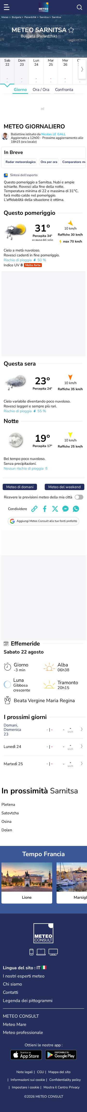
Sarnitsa (44, 17)
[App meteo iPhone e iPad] (26, 1055)
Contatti (10, 992)
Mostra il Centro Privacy (62, 1087)
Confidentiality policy (65, 1079)
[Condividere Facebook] (45, 509)
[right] (82, 69)
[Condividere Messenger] (65, 509)
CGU (40, 1072)
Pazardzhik (30, 17)
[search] (79, 7)
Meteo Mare (14, 1024)
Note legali (24, 1072)
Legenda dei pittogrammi (27, 1001)
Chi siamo (12, 984)
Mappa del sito (59, 1072)
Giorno (20, 89)
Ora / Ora (41, 89)
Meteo (4, 17)
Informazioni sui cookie (28, 1079)
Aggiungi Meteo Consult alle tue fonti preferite (47, 521)
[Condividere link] (34, 509)
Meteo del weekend (64, 486)
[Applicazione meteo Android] (61, 1055)
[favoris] (71, 30)
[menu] (7, 7)
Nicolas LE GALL (53, 134)
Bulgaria (16, 17)
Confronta (64, 89)
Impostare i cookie (25, 1087)
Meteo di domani (19, 486)
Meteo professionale (23, 1032)
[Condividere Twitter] (55, 509)
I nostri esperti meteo (23, 976)
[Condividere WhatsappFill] (76, 509)
